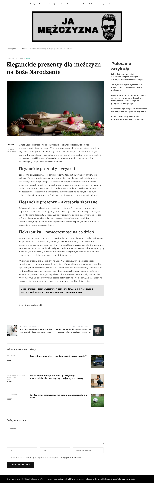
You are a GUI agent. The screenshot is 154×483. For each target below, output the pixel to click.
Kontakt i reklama (116, 4)
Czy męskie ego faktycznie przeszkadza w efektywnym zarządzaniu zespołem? (129, 110)
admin (11, 144)
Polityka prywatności (126, 479)
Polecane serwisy (96, 4)
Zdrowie (70, 4)
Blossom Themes (93, 479)
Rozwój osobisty (55, 4)
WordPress (112, 479)
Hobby (32, 4)
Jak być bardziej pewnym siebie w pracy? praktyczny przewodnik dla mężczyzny (126, 87)
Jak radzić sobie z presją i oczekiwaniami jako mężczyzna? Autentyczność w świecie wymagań (127, 77)
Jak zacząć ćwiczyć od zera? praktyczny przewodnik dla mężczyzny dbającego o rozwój (56, 376)
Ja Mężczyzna (33, 479)
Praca (41, 4)
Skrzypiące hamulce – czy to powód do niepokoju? (58, 356)
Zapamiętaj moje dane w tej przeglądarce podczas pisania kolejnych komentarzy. (45, 457)
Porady (81, 4)
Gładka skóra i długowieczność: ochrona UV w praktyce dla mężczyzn (128, 117)
